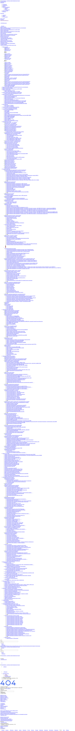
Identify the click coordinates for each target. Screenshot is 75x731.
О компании (4, 4)
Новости (3, 6)
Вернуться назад (3, 688)
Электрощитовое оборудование (5, 718)
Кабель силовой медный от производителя (7, 713)
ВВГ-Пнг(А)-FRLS (3, 696)
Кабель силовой (5, 10)
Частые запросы (3, 708)
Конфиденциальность (4, 726)
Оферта (1, 727)
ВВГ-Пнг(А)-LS (3, 695)
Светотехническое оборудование (6, 720)
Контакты (4, 11)
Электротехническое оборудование (6, 719)
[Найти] (3, 642)
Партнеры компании (6, 7)
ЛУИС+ (5, 8)
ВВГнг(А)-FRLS (3, 698)
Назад (6, 674)
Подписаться (3, 692)
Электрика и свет (3, 715)
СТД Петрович (7, 9)
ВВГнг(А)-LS (2, 700)
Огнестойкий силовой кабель (5, 711)
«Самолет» (4, 15)
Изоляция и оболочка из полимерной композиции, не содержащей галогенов (13, 714)
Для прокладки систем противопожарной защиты (9, 712)
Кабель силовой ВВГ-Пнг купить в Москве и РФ (9, 710)
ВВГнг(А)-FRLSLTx (4, 699)
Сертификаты (4, 5)
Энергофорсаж (3, 701)
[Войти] (0, 661)
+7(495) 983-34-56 (3, 23)
